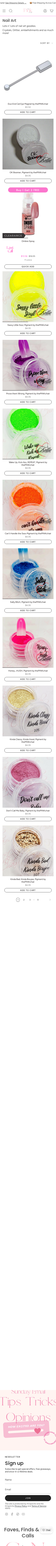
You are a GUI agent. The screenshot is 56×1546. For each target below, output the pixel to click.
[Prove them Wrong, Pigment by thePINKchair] (28, 365)
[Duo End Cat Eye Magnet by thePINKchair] (28, 75)
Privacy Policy (21, 1506)
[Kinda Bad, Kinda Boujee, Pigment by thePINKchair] (28, 850)
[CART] (51, 10)
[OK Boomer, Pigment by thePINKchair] (28, 144)
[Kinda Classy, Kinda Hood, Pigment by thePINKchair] (28, 711)
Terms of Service (39, 1506)
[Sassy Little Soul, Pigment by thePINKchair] (28, 296)
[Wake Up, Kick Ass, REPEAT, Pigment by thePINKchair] (28, 434)
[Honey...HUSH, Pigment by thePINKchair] (28, 642)
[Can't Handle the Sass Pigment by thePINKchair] (28, 505)
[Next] (47, 899)
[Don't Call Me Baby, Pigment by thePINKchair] (28, 782)
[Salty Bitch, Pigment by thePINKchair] (28, 573)
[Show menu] (4, 10)
